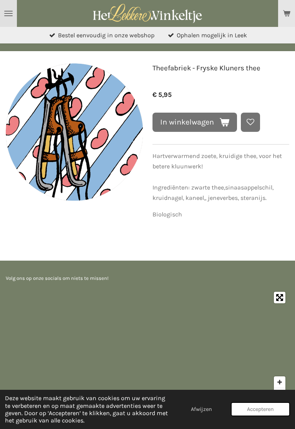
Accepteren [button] (260, 409)
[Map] (147, 345)
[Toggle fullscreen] (279, 297)
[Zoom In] (279, 382)
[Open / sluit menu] (8, 13)
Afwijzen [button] (201, 409)
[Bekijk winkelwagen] (286, 13)
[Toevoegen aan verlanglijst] (250, 122)
